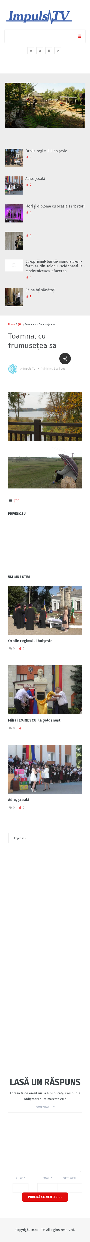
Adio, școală (35, 178)
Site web (69, 1178)
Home (11, 324)
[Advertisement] (45, 891)
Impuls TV (29, 368)
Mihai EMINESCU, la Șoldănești (35, 720)
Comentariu (45, 1107)
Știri (20, 324)
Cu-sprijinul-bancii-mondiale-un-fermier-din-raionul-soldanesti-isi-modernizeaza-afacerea (55, 266)
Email (47, 1178)
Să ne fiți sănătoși (40, 290)
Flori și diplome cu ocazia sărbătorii (55, 206)
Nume (20, 1178)
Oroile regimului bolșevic (46, 151)
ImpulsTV (20, 838)
